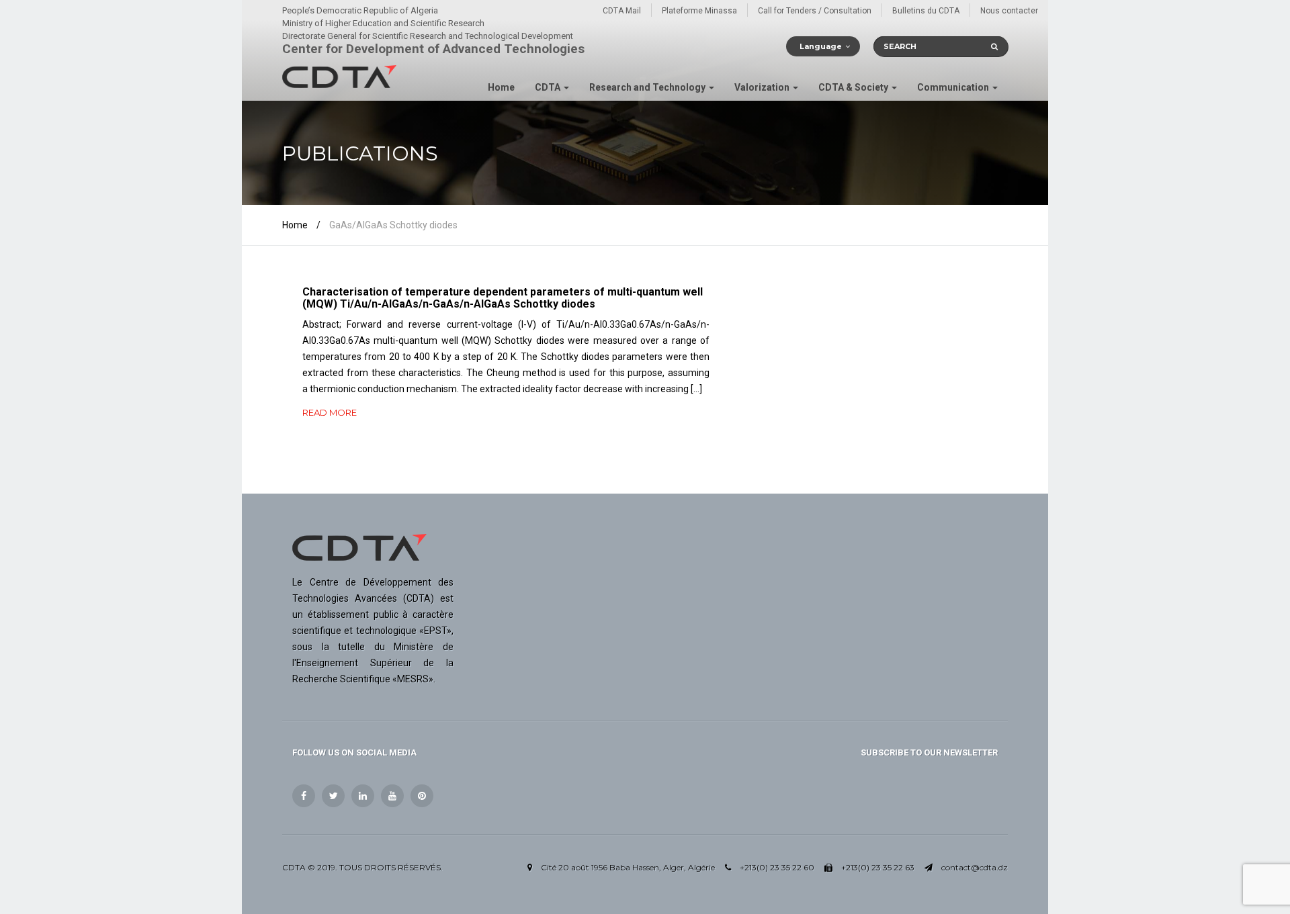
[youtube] (392, 795)
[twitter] (333, 795)
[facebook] (303, 795)
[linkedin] (362, 795)
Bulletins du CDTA (925, 10)
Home (501, 87)
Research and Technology (648, 87)
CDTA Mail (622, 10)
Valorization (762, 87)
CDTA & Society (854, 87)
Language (821, 46)
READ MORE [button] (329, 412)
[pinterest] (422, 795)
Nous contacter (1009, 10)
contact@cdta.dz (974, 867)
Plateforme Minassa (699, 10)
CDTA (548, 87)
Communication (954, 87)
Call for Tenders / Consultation (814, 10)
